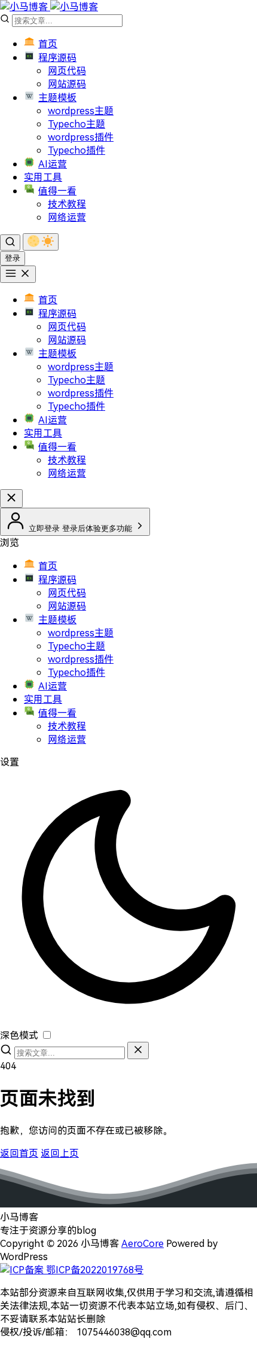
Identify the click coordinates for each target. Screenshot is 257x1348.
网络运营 (67, 217)
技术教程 (67, 204)
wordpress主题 (81, 110)
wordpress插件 (81, 137)
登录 (12, 258)
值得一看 (57, 190)
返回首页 (19, 1153)
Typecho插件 (76, 150)
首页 (47, 43)
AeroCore (142, 1243)
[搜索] (10, 242)
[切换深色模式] (41, 242)
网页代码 (67, 70)
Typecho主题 (76, 123)
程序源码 (57, 57)
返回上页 (60, 1153)
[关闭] (138, 1050)
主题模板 (57, 97)
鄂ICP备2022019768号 (93, 1269)
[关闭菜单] (11, 498)
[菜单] (18, 274)
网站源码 (67, 83)
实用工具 (43, 177)
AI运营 (52, 163)
